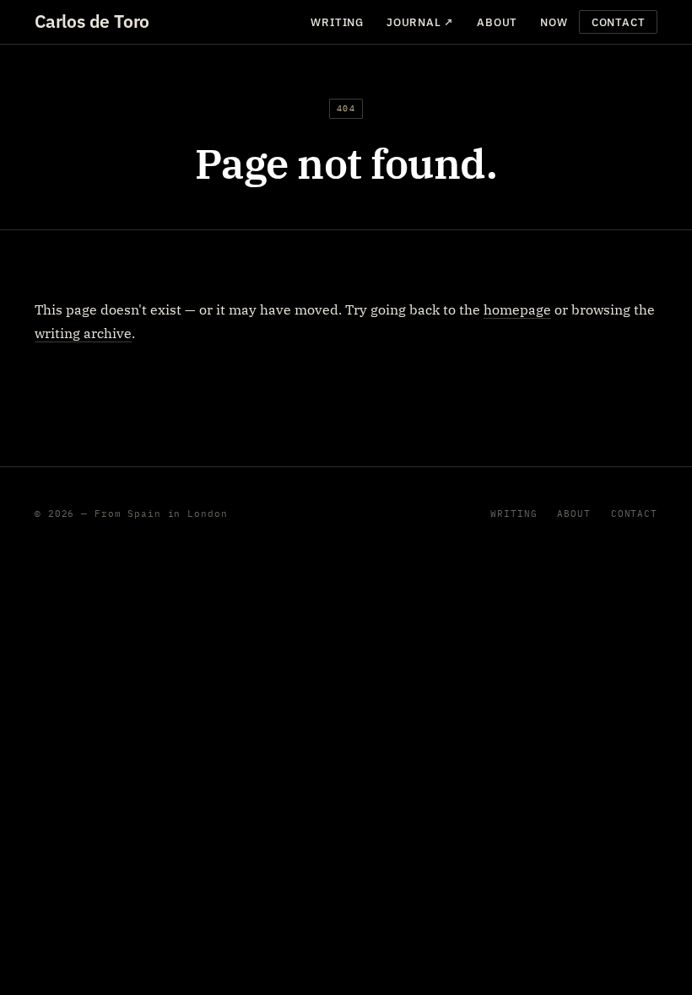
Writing (337, 22)
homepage (517, 309)
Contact (618, 22)
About (497, 22)
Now (553, 22)
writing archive (83, 333)
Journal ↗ (420, 22)
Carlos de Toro (92, 21)
